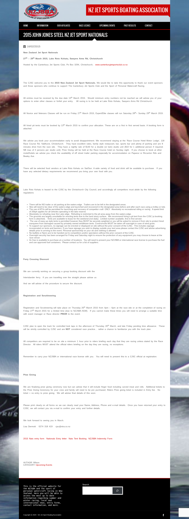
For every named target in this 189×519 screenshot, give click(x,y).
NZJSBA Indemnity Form (100, 438)
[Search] (117, 490)
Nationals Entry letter (56, 438)
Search (85, 484)
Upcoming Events (44, 465)
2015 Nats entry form (33, 438)
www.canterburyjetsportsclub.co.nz (111, 64)
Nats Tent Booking (78, 438)
